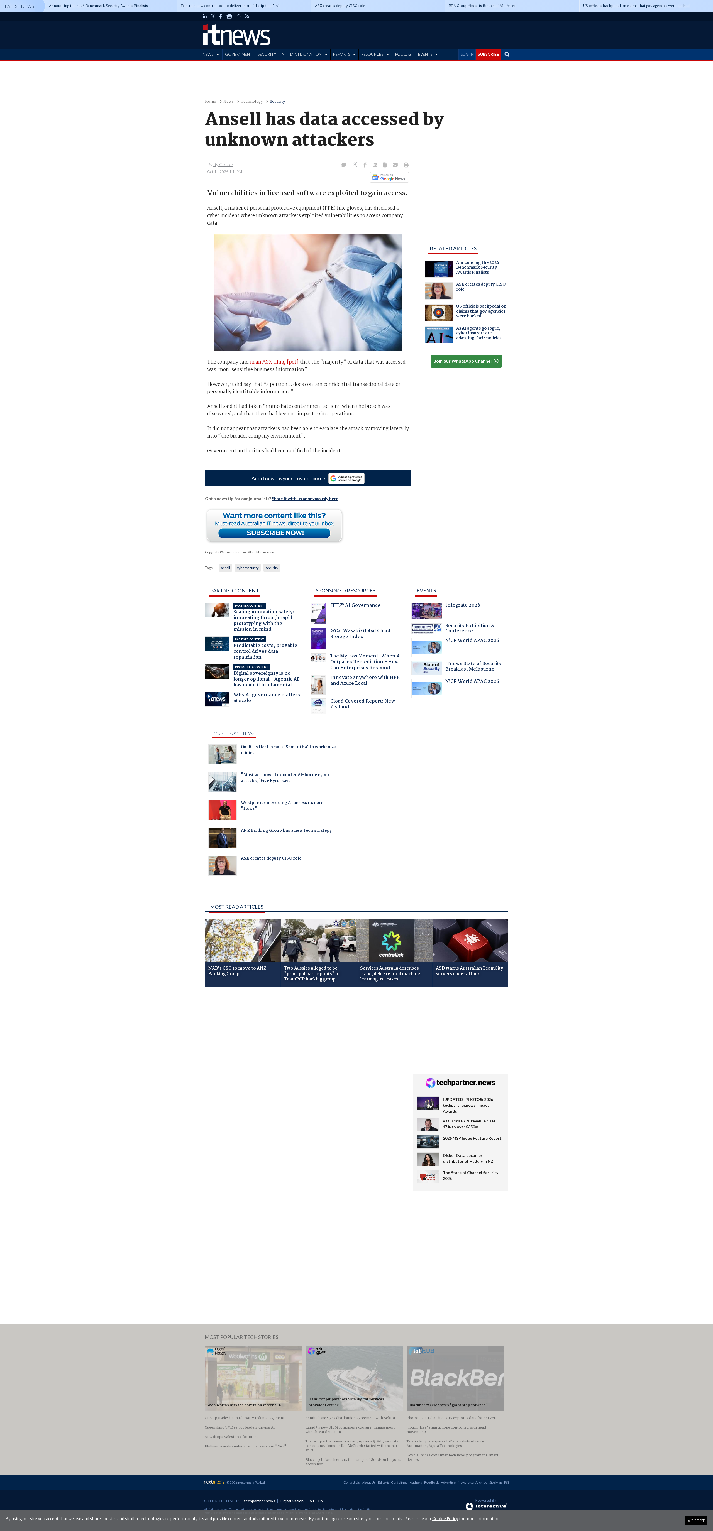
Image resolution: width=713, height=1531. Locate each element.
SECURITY (267, 54)
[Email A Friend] (395, 165)
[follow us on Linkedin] (205, 16)
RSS (506, 1482)
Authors (416, 1482)
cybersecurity (248, 568)
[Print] (405, 165)
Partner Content (234, 590)
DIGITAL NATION (306, 54)
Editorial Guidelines (392, 1482)
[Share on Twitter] (355, 165)
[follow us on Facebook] (220, 16)
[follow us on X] (213, 16)
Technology (252, 102)
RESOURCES (372, 54)
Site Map (495, 1482)
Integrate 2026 (462, 606)
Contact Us (351, 1482)
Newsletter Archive (472, 1482)
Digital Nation (292, 1500)
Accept (696, 1520)
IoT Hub (315, 1500)
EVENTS (425, 54)
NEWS (207, 54)
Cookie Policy (445, 1519)
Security (277, 102)
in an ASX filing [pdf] (274, 362)
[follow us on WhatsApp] (239, 16)
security (271, 568)
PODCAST (404, 54)
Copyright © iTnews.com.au (225, 552)
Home (210, 102)
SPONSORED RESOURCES (345, 590)
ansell (225, 568)
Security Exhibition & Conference (469, 629)
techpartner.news (259, 1500)
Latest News (19, 6)
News (228, 102)
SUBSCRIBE (488, 54)
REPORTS (341, 54)
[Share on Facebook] (365, 165)
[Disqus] (304, 1065)
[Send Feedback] (385, 165)
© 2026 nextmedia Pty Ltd (245, 1482)
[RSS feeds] (247, 16)
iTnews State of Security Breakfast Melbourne (473, 667)
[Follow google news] (388, 177)
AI (283, 54)
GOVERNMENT (238, 54)
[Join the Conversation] (344, 165)
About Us (369, 1482)
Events (426, 590)
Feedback (431, 1482)
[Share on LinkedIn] (375, 165)
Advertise (448, 1482)
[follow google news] (229, 16)
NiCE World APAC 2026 (472, 641)
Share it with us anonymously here (305, 498)
